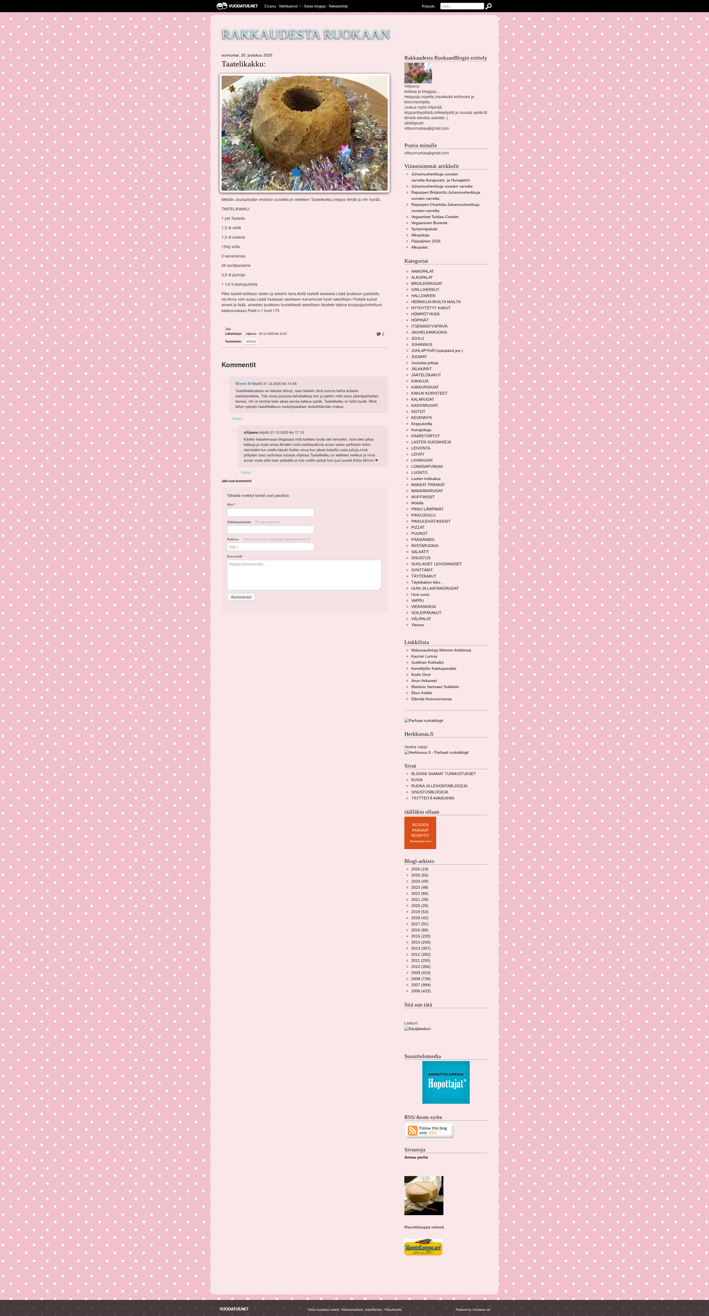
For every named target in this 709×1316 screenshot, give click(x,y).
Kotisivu (268, 539)
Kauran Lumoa (424, 656)
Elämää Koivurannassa (431, 699)
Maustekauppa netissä (424, 1227)
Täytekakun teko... (427, 582)
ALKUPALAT (422, 277)
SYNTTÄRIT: (422, 570)
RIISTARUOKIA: (425, 546)
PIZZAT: (418, 527)
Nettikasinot (288, 6)
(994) (421, 985)
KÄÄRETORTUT (425, 436)
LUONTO (419, 473)
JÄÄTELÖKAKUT (426, 375)
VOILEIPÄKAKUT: (426, 613)
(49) (419, 881)
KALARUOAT (422, 399)
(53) (419, 912)
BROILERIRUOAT (427, 284)
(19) (419, 869)
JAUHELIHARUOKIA (429, 332)
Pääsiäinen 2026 (426, 241)
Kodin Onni (421, 675)
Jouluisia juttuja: (425, 363)
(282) (421, 954)
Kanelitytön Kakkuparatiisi (433, 668)
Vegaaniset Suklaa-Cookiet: (435, 217)
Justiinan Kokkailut (427, 662)
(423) (421, 991)
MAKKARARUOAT (427, 491)
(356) (421, 967)
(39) (419, 900)
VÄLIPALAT (421, 619)
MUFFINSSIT (423, 497)
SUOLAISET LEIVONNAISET (436, 564)
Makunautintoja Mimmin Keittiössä (441, 650)
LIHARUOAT (422, 460)
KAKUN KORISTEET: (429, 393)
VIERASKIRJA (423, 607)
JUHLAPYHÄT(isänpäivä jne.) (437, 351)
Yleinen (417, 625)
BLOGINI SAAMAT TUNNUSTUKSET (443, 774)
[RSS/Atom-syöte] (429, 1130)
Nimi (231, 504)
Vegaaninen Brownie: (429, 223)
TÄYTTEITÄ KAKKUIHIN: (433, 798)
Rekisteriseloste (352, 1309)
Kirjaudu (428, 6)
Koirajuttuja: (421, 430)
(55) (419, 875)
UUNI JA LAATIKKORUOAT (435, 588)
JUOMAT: (419, 357)
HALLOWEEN (423, 296)
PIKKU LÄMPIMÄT (427, 509)
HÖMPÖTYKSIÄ (425, 314)
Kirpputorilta (421, 424)
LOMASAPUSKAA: (427, 466)
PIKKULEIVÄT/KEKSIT (431, 521)
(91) (419, 924)
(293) (420, 961)
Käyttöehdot (374, 1309)
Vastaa (237, 418)
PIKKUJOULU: (423, 515)
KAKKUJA (419, 381)
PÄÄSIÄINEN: (423, 540)
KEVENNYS (421, 418)
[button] (300, 6)
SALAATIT (420, 552)
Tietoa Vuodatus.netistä (323, 1309)
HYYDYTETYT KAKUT (431, 308)
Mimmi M (243, 383)
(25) (419, 906)
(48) (419, 887)
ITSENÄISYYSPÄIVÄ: (429, 326)
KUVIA (417, 780)
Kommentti (234, 556)
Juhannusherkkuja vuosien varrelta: (442, 186)
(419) (421, 973)
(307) (421, 948)
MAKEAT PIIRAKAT (428, 485)
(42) (419, 918)
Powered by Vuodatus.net (473, 1309)
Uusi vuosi (420, 594)
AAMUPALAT (422, 271)
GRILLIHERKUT (425, 290)
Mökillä (417, 503)
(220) (421, 936)
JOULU (251, 341)
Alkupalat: (419, 247)
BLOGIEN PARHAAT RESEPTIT (420, 830)
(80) (419, 930)
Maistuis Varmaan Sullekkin (435, 687)
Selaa (315, 6)
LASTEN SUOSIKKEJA (431, 442)
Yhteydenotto (393, 1309)
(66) (419, 893)
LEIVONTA (420, 448)
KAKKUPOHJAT (425, 387)
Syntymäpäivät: (424, 229)
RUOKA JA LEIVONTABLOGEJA (439, 786)
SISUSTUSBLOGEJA (429, 792)
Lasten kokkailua (426, 479)
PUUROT (419, 533)
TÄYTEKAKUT (423, 576)
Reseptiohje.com (420, 841)
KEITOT (418, 412)
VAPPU (417, 601)
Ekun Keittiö (421, 693)
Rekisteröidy (338, 6)
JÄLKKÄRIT (421, 369)
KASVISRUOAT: (425, 405)
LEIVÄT (418, 454)
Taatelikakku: (244, 64)
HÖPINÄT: (420, 320)
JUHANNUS (421, 345)
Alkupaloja (420, 235)
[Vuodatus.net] (234, 1309)
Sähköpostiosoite (253, 522)
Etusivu (270, 6)
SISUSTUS (420, 558)
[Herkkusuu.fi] (436, 752)
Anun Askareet (424, 681)
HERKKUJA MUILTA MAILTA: (436, 302)
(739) (421, 979)
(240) (421, 942)
